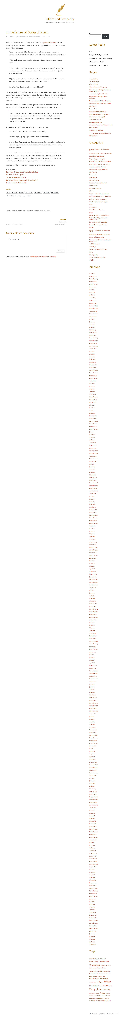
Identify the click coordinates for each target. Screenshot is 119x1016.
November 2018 (93, 486)
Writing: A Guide (94, 136)
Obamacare (107, 989)
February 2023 (93, 365)
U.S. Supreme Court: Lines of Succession (100, 133)
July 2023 (91, 351)
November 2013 (93, 644)
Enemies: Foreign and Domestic (98, 183)
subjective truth (38, 211)
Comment (60, 250)
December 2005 (93, 888)
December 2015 (93, 579)
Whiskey (91, 260)
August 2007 (92, 840)
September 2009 (93, 773)
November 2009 (93, 767)
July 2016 (91, 561)
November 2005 (93, 891)
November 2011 (93, 706)
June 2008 (92, 813)
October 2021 (93, 400)
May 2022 (92, 389)
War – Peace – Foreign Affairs (97, 257)
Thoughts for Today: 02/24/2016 (98, 55)
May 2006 (92, 875)
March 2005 (92, 912)
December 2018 (93, 483)
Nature (91, 212)
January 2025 (92, 303)
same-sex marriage (93, 998)
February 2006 (93, 883)
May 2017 (91, 534)
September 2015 (93, 585)
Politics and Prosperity (59, 19)
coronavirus (103, 965)
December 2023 (93, 338)
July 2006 (91, 869)
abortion (92, 959)
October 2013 (92, 647)
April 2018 (92, 504)
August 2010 (92, 746)
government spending (102, 978)
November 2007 (93, 832)
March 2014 (92, 633)
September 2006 (93, 864)
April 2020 (92, 440)
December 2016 (93, 547)
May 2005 (92, 907)
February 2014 (93, 636)
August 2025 (92, 287)
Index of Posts (93, 109)
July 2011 (91, 716)
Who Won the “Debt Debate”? (14, 224)
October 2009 (93, 770)
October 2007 (93, 834)
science (100, 998)
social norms (92, 1000)
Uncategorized (93, 255)
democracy (94, 968)
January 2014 (92, 639)
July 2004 (91, 934)
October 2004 (93, 926)
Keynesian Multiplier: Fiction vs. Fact (99, 114)
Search (91, 33)
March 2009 (92, 789)
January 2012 (92, 700)
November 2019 (93, 453)
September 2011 (93, 711)
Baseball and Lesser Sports (96, 156)
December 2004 (93, 920)
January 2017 (92, 545)
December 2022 (93, 370)
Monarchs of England (95, 120)
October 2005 (93, 894)
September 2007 (93, 837)
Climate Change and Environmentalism (100, 161)
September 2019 (93, 459)
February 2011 (93, 730)
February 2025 (93, 300)
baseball (97, 958)
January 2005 (92, 918)
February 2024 (93, 333)
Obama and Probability (96, 62)
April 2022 (92, 392)
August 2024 (92, 316)
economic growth (95, 971)
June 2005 (92, 904)
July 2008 (91, 810)
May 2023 (91, 357)
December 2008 (93, 797)
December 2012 (93, 671)
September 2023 (93, 346)
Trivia (91, 252)
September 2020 (93, 429)
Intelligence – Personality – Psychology (100, 196)
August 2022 (92, 381)
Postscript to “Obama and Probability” (101, 58)
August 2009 (92, 775)
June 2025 (92, 292)
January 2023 (92, 367)
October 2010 (93, 740)
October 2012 (93, 676)
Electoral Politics (94, 180)
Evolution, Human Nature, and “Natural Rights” (22, 180)
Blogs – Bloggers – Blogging (97, 159)
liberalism (96, 986)
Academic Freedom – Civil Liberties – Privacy (99, 150)
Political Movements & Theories (98, 225)
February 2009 (93, 792)
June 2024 (92, 322)
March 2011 (92, 727)
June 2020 (92, 435)
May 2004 (92, 939)
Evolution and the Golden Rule (16, 183)
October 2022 (93, 375)
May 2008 (92, 816)
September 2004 (93, 928)
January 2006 (92, 886)
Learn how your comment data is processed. (43, 257)
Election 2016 (93, 172)
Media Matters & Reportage (97, 210)
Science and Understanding (33, 36)
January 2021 (92, 418)
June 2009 (92, 781)
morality (14, 211)
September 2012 (93, 679)
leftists (90, 986)
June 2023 (92, 354)
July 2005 (91, 902)
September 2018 (93, 491)
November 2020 (93, 424)
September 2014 (93, 617)
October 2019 (93, 456)
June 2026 (92, 274)
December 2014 (93, 609)
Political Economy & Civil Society (16, 36)
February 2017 (93, 542)
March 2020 (92, 443)
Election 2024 (93, 177)
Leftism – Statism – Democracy (98, 199)
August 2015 (92, 588)
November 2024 (93, 308)
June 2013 (91, 657)
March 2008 (92, 821)
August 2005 (92, 899)
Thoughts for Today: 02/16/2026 (98, 65)
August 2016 (92, 558)
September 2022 (93, 378)
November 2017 (93, 518)
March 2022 (92, 394)
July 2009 (91, 778)
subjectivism (47, 211)
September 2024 (93, 314)
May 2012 (91, 690)
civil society (103, 958)
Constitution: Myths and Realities (98, 94)
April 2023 (92, 359)
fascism (90, 976)
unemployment (107, 1000)
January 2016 (92, 577)
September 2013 (93, 649)
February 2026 (93, 276)
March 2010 (92, 759)
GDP (104, 976)
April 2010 (92, 757)
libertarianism (106, 985)
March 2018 (92, 507)
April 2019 (92, 472)
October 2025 (93, 282)
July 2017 (91, 529)
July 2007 (91, 843)
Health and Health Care (95, 188)
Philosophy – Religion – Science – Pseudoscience (98, 218)
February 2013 (93, 665)
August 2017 (92, 526)
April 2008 (92, 818)
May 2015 (91, 596)
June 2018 (92, 499)
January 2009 (92, 794)
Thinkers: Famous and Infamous (98, 249)
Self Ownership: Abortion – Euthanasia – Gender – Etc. (100, 240)
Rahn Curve (103, 995)
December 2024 (93, 306)
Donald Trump (101, 968)
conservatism (104, 961)
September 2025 (93, 284)
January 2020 (92, 448)
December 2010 (93, 735)
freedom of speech (97, 976)
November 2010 (93, 738)
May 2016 (91, 566)
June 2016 (92, 563)
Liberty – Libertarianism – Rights (98, 202)
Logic (90, 204)
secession (107, 998)
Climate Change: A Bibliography (98, 87)
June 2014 (91, 625)
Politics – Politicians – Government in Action (99, 231)
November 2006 (93, 859)
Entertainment (93, 186)
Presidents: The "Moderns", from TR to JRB (100, 125)
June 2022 (92, 386)
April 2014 (92, 631)
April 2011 (92, 724)
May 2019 (91, 469)
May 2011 (91, 722)
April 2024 (92, 327)
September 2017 (93, 523)
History (91, 191)
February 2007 (93, 853)
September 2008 (93, 805)
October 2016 (93, 553)
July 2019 (91, 464)
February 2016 (93, 574)
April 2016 (92, 569)
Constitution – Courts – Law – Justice (99, 164)
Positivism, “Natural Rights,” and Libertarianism (22, 172)
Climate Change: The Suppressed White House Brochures (100, 90)
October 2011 (92, 708)
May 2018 (91, 502)
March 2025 (92, 298)
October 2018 (93, 488)
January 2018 (92, 512)
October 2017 (93, 520)
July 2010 (91, 749)
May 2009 (92, 783)
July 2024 (91, 319)
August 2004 (92, 931)
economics (106, 971)
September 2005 (93, 896)
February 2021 (93, 416)
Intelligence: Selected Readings (97, 112)
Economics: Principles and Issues (98, 169)
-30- (90, 51)
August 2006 (92, 867)
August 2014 (92, 620)
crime (90, 968)
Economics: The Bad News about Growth (100, 103)
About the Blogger (94, 82)
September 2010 (93, 743)
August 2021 (92, 402)
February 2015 (93, 604)
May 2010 (92, 754)
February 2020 (93, 445)
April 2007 (92, 848)
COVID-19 (108, 965)
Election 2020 (93, 106)
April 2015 (92, 598)
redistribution (107, 995)
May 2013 (91, 660)
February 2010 (93, 762)
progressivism (92, 995)
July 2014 (91, 622)
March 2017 (92, 539)
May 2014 (91, 628)
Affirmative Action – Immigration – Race (100, 153)
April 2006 (92, 877)
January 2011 (92, 732)
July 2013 (91, 655)
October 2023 (93, 343)
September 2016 (93, 555)
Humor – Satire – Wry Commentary (99, 194)
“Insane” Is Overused (59, 224)
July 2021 (91, 405)
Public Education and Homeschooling (99, 234)
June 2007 (92, 845)
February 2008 (93, 824)
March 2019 (92, 475)
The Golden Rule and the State (16, 177)
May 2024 (92, 324)
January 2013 (92, 668)
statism (98, 1000)
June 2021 (92, 408)
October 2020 (93, 427)
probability (108, 993)
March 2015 (92, 601)
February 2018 (93, 510)
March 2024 (92, 330)
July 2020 (91, 432)
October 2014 (93, 614)
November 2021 (93, 397)
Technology (92, 247)
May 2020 (92, 437)
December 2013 (93, 641)
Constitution (94, 964)
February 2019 (93, 477)
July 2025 (91, 290)
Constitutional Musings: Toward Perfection (98, 97)
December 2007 (93, 829)
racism (98, 995)
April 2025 (92, 295)
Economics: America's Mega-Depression (100, 101)
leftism (107, 981)
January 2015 (92, 606)
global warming (93, 978)
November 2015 (93, 582)
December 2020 (93, 421)
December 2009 (93, 765)
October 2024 (93, 311)
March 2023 (92, 362)
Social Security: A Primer (96, 130)
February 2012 (93, 698)
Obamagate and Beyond (95, 122)
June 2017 (91, 531)
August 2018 (92, 494)
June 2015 (91, 593)
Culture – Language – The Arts (97, 167)
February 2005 (93, 915)
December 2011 (93, 703)
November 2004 (93, 923)
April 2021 (92, 413)
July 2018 (91, 496)
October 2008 (93, 802)
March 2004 (92, 945)
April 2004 (92, 942)
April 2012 (92, 692)
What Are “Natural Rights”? (15, 175)
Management (93, 207)
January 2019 (92, 480)
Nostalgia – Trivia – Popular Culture (99, 215)
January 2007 (92, 856)
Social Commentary (94, 244)
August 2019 (92, 461)
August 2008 (92, 808)
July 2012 (91, 684)
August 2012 (92, 681)
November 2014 (93, 612)
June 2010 (92, 751)
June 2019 (92, 467)
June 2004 (92, 936)
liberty (92, 989)
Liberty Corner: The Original (97, 117)
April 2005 (92, 910)
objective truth (21, 211)
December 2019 (93, 451)
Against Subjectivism (49, 43)
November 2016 (93, 550)
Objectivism (29, 211)
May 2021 (91, 410)
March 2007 (92, 851)
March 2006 (92, 880)
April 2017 (92, 537)
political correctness (94, 993)
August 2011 (92, 714)
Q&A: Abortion (93, 128)
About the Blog (93, 79)
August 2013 (92, 652)
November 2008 (93, 800)
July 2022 (91, 384)
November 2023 (93, 341)
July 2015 (91, 590)
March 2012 (92, 695)
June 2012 (92, 687)
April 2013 (92, 663)
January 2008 (92, 826)
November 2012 (93, 673)
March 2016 (92, 571)
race (96, 995)
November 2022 (93, 373)
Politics (91, 227)
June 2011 (91, 719)
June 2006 (92, 872)
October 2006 (93, 861)
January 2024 (92, 335)
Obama (99, 989)
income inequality (92, 982)
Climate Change (93, 84)
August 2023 (92, 349)
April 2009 (92, 786)
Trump (102, 1000)
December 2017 (93, 515)
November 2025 (93, 279)
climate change (93, 962)
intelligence (100, 982)
